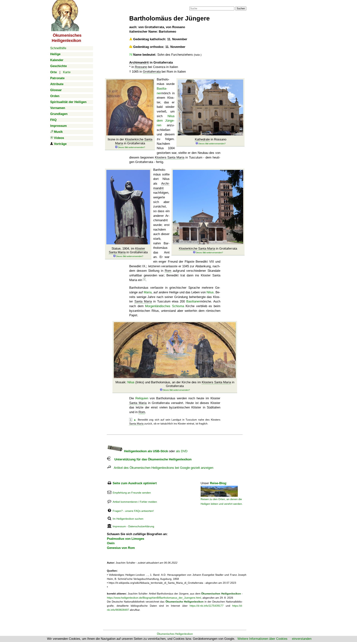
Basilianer (193, 301)
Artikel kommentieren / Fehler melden (135, 501)
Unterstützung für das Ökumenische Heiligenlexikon (151, 459)
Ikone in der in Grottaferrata (130, 141)
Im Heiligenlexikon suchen (128, 518)
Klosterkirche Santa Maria (197, 248)
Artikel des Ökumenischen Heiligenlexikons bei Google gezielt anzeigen (162, 468)
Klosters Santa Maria (169, 157)
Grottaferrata (152, 71)
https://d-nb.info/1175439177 (206, 605)
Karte (66, 72)
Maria (148, 292)
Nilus (210, 292)
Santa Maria (143, 301)
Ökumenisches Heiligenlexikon (175, 633)
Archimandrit (139, 62)
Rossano (141, 67)
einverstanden (301, 639)
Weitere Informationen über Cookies (262, 639)
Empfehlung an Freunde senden (132, 492)
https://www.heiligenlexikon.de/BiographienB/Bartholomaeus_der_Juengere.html (154, 597)
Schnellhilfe (58, 48)
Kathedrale (202, 139)
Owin (111, 543)
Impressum (119, 526)
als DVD (181, 451)
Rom (168, 270)
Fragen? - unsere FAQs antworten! (133, 510)
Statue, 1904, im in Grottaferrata (128, 250)
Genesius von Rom (121, 548)
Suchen (241, 8)
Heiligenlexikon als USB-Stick (145, 451)
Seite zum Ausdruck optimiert (135, 483)
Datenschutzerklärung (141, 526)
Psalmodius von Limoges (125, 538)
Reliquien (141, 398)
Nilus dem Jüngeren (166, 120)
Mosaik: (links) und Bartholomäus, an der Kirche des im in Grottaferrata (174, 384)
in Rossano (210, 139)
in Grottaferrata (208, 248)
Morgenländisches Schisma (164, 306)
